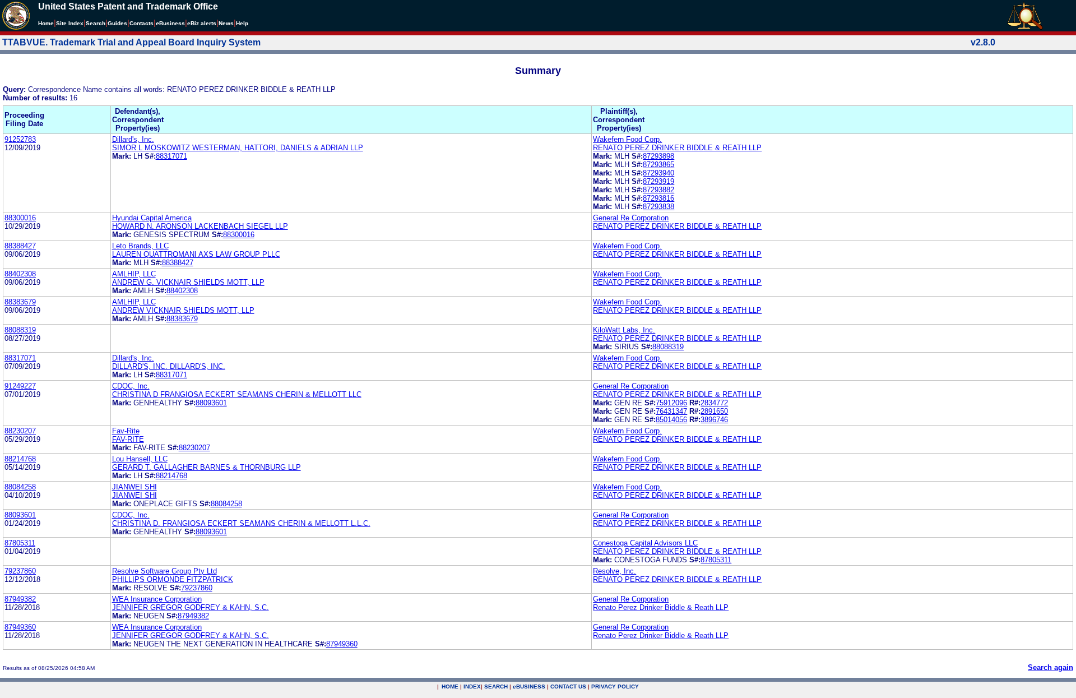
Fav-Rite (126, 431)
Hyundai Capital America (152, 218)
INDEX (472, 686)
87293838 (658, 206)
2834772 (714, 403)
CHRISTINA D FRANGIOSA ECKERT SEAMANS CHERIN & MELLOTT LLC (236, 394)
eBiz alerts (201, 23)
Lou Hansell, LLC (140, 459)
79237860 (20, 571)
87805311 (19, 543)
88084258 (20, 487)
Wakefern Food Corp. (627, 139)
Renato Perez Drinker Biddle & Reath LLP (661, 607)
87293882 (658, 190)
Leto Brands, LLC (140, 246)
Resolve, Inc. (614, 571)
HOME (450, 686)
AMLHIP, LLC (134, 274)
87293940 (658, 173)
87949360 (20, 627)
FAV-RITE (128, 439)
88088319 (20, 330)
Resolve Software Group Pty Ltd (164, 571)
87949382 (20, 599)
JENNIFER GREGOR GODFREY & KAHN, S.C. (190, 607)
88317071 (171, 156)
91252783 (20, 139)
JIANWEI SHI (134, 487)
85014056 (671, 419)
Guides (117, 23)
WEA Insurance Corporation (157, 599)
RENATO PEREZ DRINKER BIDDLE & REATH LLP (677, 148)
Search (95, 23)
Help (242, 23)
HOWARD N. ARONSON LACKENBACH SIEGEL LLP (200, 226)
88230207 (20, 431)
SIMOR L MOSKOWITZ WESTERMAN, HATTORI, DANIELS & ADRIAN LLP (237, 148)
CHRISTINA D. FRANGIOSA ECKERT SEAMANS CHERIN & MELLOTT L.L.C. (241, 523)
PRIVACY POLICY (615, 686)
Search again (1050, 667)
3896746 (714, 419)
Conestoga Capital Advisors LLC (645, 543)
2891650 (714, 411)
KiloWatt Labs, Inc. (624, 330)
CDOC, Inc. (131, 386)
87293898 (658, 156)
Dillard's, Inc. (133, 139)
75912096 (671, 403)
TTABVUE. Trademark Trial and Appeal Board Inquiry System (131, 42)
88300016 (20, 218)
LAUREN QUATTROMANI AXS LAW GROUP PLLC (196, 254)
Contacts (141, 23)
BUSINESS (529, 686)
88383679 (20, 302)
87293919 (658, 181)
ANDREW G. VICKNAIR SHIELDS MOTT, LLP (188, 282)
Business (170, 23)
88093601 (211, 403)
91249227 (20, 386)
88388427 (20, 246)
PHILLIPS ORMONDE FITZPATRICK (172, 579)
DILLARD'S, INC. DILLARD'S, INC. (168, 366)
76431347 (671, 411)
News (226, 23)
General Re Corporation (631, 218)
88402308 (20, 274)
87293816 (658, 198)
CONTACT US (568, 686)
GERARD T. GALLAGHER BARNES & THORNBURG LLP (206, 467)
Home (46, 23)
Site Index (70, 23)
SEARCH (496, 686)
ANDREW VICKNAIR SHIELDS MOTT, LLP (183, 310)
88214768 (20, 459)
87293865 (658, 164)
